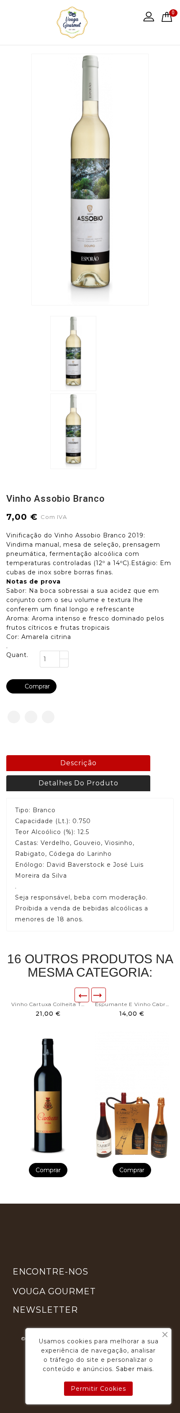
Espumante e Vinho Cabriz (132, 1004)
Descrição (78, 763)
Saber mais (134, 1369)
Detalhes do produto (78, 783)
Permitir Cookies (98, 1388)
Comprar (32, 686)
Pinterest (48, 717)
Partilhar (14, 717)
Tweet (31, 717)
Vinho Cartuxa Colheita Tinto (48, 1004)
